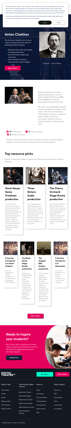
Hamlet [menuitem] (3, 397)
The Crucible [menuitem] (5, 390)
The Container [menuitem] (5, 405)
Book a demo (12, 68)
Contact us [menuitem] (57, 390)
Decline (59, 22)
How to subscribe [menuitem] (41, 397)
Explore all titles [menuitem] (6, 409)
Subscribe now (14, 358)
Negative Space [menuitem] (6, 401)
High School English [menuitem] (25, 396)
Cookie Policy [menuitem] (58, 405)
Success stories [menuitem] (41, 405)
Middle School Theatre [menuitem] (26, 400)
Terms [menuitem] (56, 401)
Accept (45, 22)
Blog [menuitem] (37, 412)
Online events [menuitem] (40, 409)
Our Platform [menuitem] (40, 394)
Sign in (45, 374)
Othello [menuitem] (3, 394)
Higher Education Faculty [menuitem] (26, 407)
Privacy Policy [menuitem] (58, 397)
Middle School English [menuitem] (25, 403)
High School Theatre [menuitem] (25, 392)
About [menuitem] (38, 390)
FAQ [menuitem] (55, 394)
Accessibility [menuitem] (58, 409)
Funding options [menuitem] (41, 401)
